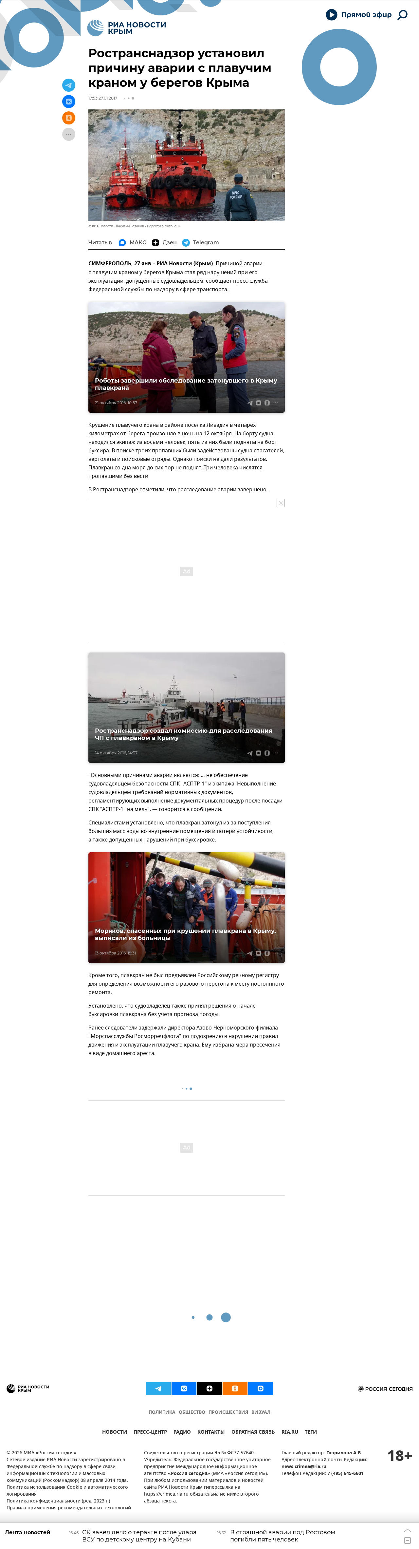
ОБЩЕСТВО (192, 1412)
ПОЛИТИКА (162, 1412)
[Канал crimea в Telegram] (158, 1388)
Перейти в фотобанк (163, 226)
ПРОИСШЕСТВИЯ (228, 1412)
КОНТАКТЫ (211, 1433)
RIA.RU (290, 1433)
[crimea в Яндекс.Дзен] (209, 1388)
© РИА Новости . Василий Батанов (116, 226)
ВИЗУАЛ (260, 1412)
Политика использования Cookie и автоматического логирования (67, 1491)
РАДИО (182, 1433)
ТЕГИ (311, 1433)
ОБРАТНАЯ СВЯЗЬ (253, 1433)
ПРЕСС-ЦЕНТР (150, 1433)
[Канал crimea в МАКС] (260, 1388)
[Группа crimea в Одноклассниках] (235, 1388)
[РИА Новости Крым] (126, 28)
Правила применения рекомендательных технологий (69, 1508)
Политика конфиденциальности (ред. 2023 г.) (58, 1501)
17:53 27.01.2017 (102, 98)
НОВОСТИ (114, 1433)
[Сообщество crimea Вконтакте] (184, 1388)
